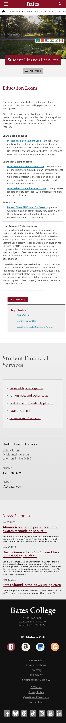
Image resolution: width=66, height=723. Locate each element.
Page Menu (35, 71)
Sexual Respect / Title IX (36, 679)
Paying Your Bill (23, 315)
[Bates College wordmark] (33, 4)
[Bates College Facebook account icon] (7, 713)
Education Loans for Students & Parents (34, 327)
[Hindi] (52, 40)
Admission (15, 11)
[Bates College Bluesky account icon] (15, 713)
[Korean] (56, 40)
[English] (47, 40)
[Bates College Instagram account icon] (42, 713)
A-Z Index (36, 687)
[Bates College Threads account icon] (24, 713)
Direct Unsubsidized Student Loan (25, 166)
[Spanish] (61, 40)
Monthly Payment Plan (27, 321)
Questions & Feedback (36, 697)
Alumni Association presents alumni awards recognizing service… (30, 529)
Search (60, 4)
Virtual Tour (36, 702)
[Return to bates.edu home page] (5, 11)
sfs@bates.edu (12, 486)
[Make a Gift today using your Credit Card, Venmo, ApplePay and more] (11, 647)
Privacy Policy (36, 692)
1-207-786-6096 (12, 472)
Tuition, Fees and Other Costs (29, 395)
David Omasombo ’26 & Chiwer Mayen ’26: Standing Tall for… (32, 554)
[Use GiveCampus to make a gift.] (55, 647)
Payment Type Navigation (26, 388)
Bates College (33, 610)
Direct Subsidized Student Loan (24, 140)
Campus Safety (36, 660)
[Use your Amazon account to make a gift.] (25, 647)
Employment (36, 674)
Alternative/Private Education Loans (26, 188)
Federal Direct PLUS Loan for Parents (27, 207)
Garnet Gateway (18, 299)
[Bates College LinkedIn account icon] (59, 713)
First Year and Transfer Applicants (32, 403)
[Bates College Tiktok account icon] (33, 713)
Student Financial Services (38, 11)
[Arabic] (38, 40)
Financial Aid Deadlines (25, 418)
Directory (36, 670)
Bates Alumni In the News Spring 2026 (32, 585)
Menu (6, 4)
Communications (36, 665)
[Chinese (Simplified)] (43, 40)
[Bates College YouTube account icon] (50, 713)
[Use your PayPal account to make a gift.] (40, 647)
